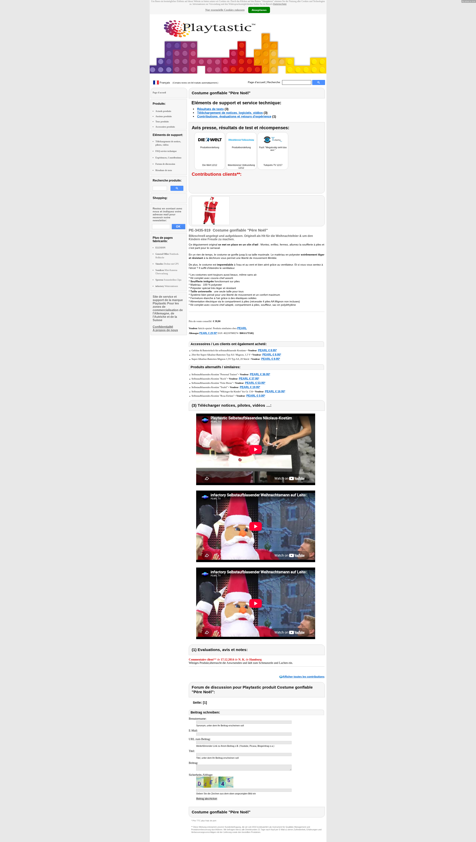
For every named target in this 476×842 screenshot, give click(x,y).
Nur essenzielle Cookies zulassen (225, 9)
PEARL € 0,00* (255, 395)
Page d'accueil (256, 82)
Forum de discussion (165, 164)
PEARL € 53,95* (255, 382)
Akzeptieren (259, 9)
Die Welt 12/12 (209, 165)
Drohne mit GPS (167, 264)
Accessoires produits (165, 127)
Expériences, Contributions (168, 157)
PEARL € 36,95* (260, 374)
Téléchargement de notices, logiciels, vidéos (230, 113)
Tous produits (162, 121)
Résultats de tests (163, 170)
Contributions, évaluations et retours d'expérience (234, 116)
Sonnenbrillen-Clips (168, 280)
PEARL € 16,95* (275, 391)
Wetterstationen (166, 286)
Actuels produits (163, 111)
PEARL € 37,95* (249, 378)
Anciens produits (163, 116)
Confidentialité (163, 326)
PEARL (242, 328)
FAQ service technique (166, 151)
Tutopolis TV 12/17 (272, 165)
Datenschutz (280, 4)
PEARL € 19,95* (250, 387)
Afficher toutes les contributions (303, 676)
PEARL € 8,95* (267, 350)
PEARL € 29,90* (208, 333)
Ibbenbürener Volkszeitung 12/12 (241, 166)
